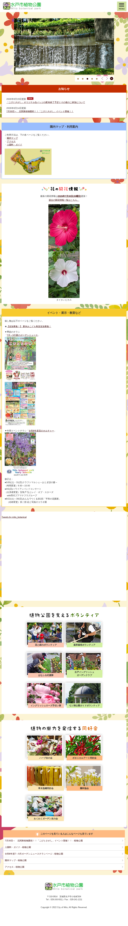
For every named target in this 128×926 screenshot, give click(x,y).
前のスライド (102, 78)
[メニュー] (121, 6)
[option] (64, 46)
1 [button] (78, 78)
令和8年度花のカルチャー (41, 430)
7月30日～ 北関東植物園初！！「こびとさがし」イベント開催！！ (40, 111)
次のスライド (106, 78)
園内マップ (12, 138)
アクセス (11, 141)
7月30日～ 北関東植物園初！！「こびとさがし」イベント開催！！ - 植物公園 (44, 840)
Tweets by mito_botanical (14, 517)
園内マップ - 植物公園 (16, 860)
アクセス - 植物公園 (14, 867)
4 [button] (92, 78)
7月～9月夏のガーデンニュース (22, 335)
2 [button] (82, 78)
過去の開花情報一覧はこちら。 (64, 200)
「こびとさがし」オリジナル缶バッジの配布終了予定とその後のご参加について (45, 102)
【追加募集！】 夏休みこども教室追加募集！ (29, 326)
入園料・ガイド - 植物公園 (18, 847)
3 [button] (87, 78)
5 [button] (96, 78)
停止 (111, 78)
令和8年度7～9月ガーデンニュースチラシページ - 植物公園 (34, 853)
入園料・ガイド (14, 144)
